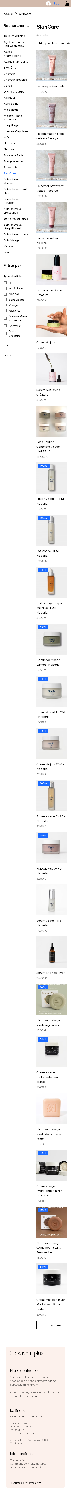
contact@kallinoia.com (24, 1384)
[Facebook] (35, 1482)
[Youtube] (40, 1482)
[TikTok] (33, 1482)
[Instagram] (31, 1482)
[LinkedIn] (38, 1482)
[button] (67, 3)
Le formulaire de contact (24, 1396)
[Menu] (6, 4)
